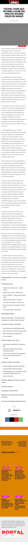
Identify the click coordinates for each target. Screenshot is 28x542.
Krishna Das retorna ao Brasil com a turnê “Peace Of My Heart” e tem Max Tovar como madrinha (7, 443)
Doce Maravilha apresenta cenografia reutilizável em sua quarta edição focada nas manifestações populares (7, 475)
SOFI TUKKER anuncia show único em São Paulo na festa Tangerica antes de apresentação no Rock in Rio (20, 474)
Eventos (22, 46)
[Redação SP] (10, 410)
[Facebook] (7, 419)
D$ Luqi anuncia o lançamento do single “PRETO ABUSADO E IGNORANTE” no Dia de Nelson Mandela (22, 444)
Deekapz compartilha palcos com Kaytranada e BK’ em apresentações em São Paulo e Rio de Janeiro (7, 503)
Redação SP (16, 410)
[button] (2, 2)
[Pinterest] (16, 419)
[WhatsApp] (21, 419)
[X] (12, 419)
